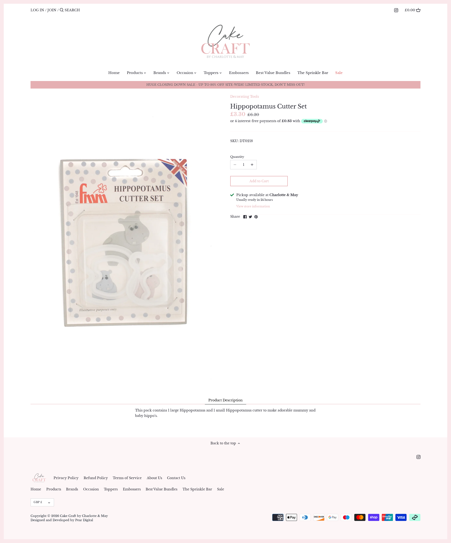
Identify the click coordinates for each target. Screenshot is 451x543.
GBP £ (38, 502)
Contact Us (176, 478)
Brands (72, 489)
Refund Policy (96, 478)
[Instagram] (396, 9)
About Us (154, 478)
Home (36, 489)
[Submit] (62, 10)
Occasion (91, 489)
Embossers (132, 489)
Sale (220, 489)
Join (51, 10)
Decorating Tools (244, 96)
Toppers (111, 489)
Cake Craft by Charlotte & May (84, 516)
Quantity (237, 157)
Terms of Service (127, 478)
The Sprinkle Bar (197, 489)
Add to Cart (259, 181)
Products (53, 489)
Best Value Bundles (161, 489)
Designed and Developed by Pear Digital (62, 520)
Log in (37, 10)
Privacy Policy (66, 478)
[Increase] (252, 164)
